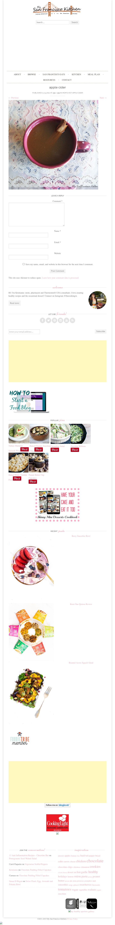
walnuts (92, 889)
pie (71, 881)
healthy (93, 871)
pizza (74, 881)
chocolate (95, 860)
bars (78, 856)
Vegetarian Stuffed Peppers (36, 864)
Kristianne (13, 869)
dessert (70, 872)
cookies (95, 866)
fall (75, 872)
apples (68, 855)
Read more (14, 303)
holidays (62, 876)
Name (57, 231)
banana (74, 855)
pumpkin (88, 880)
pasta (84, 876)
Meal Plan (94, 74)
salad (94, 881)
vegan (75, 889)
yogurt (99, 890)
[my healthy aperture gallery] (81, 911)
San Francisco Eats (54, 74)
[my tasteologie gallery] (92, 908)
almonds (61, 856)
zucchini (62, 893)
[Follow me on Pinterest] (54, 320)
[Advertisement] (57, 48)
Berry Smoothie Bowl (81, 536)
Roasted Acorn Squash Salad (81, 662)
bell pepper (90, 855)
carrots (66, 861)
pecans (67, 881)
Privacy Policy (72, 919)
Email (57, 242)
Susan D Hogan (15, 881)
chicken (81, 861)
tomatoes (64, 889)
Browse (32, 74)
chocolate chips (65, 866)
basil (82, 855)
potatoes (80, 880)
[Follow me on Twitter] (48, 320)
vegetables (83, 889)
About (17, 74)
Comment (57, 201)
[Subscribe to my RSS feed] (72, 320)
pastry (90, 877)
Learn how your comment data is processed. (60, 277)
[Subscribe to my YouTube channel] (66, 320)
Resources (49, 79)
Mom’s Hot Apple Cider (72, 93)
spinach (76, 885)
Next (103, 97)
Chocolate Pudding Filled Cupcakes (36, 869)
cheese (72, 861)
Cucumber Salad (58, 446)
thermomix (96, 885)
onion (77, 876)
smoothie (63, 884)
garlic (84, 872)
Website (57, 253)
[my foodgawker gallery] (71, 908)
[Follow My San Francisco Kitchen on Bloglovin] (58, 806)
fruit (79, 872)
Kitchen (76, 74)
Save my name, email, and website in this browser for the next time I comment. (59, 264)
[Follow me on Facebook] (42, 320)
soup (70, 884)
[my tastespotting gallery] (81, 908)
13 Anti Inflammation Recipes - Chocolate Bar (29, 855)
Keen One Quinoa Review (81, 604)
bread (97, 855)
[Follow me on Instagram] (60, 320)
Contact (67, 79)
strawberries (85, 884)
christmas (76, 867)
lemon (71, 876)
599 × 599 (56, 93)
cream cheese (62, 872)
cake (60, 861)
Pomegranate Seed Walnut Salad (23, 858)
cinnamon (85, 867)
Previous (14, 97)
